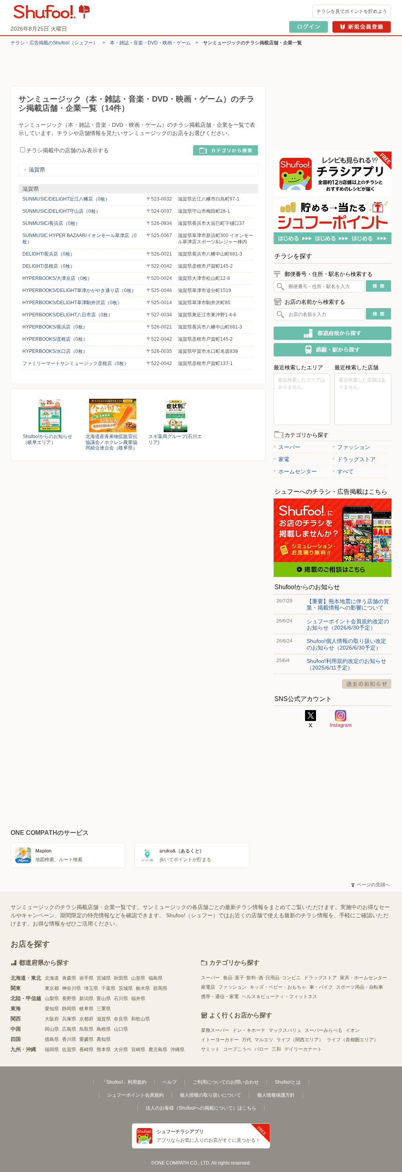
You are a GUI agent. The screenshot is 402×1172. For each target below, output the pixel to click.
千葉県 (108, 988)
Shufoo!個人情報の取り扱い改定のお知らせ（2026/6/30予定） (346, 644)
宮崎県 (138, 1049)
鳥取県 (86, 1029)
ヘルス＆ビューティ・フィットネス (279, 996)
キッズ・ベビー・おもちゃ (278, 987)
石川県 (121, 998)
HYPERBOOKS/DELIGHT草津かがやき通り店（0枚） (79, 290)
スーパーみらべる (323, 1030)
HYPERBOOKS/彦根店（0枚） (55, 339)
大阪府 (52, 1019)
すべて (345, 471)
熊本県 (104, 1049)
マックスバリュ (285, 1030)
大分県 (121, 1049)
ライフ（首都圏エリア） (352, 1039)
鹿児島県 (157, 1049)
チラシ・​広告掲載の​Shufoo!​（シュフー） (54, 43)
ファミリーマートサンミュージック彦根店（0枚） (75, 363)
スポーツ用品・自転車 (359, 987)
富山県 (104, 998)
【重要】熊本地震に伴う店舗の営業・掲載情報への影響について (348, 604)
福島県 (155, 978)
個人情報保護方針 (276, 1095)
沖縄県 (177, 1049)
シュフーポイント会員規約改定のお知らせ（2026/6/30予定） (348, 624)
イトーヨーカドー (220, 1039)
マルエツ (263, 1039)
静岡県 (69, 1008)
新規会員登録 (361, 27)
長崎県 (86, 1049)
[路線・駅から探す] (332, 349)
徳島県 (52, 1039)
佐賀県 (69, 1049)
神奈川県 (71, 988)
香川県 (69, 1039)
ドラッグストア (356, 459)
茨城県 (126, 988)
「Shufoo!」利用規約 (124, 1082)
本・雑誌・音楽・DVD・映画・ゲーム (150, 43)
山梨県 (52, 998)
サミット (210, 1049)
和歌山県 (140, 1019)
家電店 (208, 987)
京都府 (86, 1019)
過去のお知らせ (366, 684)
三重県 (104, 1008)
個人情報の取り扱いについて (210, 1095)
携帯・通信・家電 (220, 996)
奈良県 (121, 1019)
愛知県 (52, 1008)
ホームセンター (297, 471)
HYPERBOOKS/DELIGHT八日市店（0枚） (67, 315)
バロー (261, 1049)
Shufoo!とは (288, 1082)
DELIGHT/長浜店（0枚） (48, 254)
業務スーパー (215, 1030)
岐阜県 (86, 1008)
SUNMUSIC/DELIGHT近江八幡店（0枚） (66, 199)
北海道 (52, 978)
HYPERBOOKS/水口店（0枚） (55, 351)
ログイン (308, 27)
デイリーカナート (303, 1049)
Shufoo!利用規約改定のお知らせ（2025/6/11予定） (346, 664)
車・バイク (321, 987)
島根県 (104, 1029)
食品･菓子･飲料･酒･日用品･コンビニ (262, 977)
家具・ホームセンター (363, 977)
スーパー (289, 447)
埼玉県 (91, 988)
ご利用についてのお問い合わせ (226, 1082)
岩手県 (86, 978)
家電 (283, 459)
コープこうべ (237, 1049)
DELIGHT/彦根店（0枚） (48, 266)
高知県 (104, 1039)
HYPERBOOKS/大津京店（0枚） (57, 278)
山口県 (121, 1029)
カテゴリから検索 (225, 150)
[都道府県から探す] (332, 333)
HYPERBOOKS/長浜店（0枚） (55, 327)
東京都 (52, 988)
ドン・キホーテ (248, 1030)
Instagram (341, 719)
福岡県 (52, 1049)
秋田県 (121, 978)
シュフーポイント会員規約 (135, 1095)
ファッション (353, 447)
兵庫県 (69, 1019)
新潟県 (86, 998)
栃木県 (143, 988)
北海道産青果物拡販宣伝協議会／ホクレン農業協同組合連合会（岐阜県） (111, 442)
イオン (352, 1030)
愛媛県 (86, 1039)
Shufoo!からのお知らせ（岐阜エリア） (47, 439)
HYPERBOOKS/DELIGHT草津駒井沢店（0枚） (72, 302)
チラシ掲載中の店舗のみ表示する (67, 150)
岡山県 (52, 1029)
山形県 (138, 978)
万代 (246, 1039)
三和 (276, 1049)
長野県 (69, 998)
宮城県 (104, 978)
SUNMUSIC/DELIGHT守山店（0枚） (61, 211)
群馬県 (160, 988)
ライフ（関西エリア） (299, 1039)
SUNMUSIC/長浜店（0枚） (51, 223)
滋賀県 (37, 169)
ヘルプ (170, 1082)
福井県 (138, 998)
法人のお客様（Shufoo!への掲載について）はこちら (201, 1108)
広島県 (69, 1029)
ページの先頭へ (370, 884)
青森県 (69, 978)
